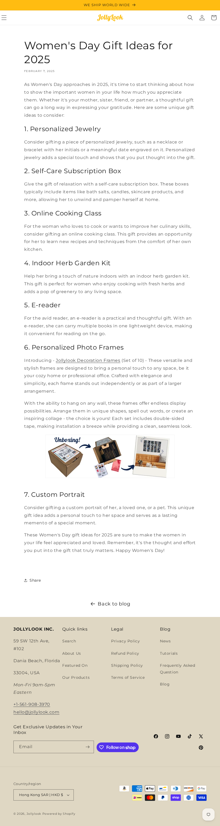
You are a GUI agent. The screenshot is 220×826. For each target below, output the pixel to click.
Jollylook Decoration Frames (88, 360)
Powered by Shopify (58, 814)
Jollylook (34, 814)
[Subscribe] (88, 747)
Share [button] (35, 580)
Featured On (75, 665)
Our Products (76, 677)
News (165, 641)
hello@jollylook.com (36, 712)
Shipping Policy (127, 665)
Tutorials (169, 653)
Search (69, 641)
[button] (190, 18)
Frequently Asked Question (177, 669)
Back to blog (114, 604)
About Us (71, 653)
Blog (165, 684)
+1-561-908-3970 (31, 704)
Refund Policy (125, 653)
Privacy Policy (125, 641)
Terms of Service (128, 677)
